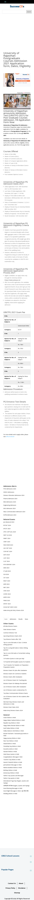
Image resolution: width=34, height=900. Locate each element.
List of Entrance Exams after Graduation (14, 687)
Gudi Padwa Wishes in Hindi (11, 728)
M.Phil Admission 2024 (9, 515)
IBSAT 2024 (6, 581)
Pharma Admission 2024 (10, 498)
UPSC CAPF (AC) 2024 (9, 532)
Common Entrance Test (10, 633)
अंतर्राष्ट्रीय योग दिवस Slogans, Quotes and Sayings (16, 785)
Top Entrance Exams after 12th (12, 639)
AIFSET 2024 (7, 604)
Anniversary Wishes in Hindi (11, 773)
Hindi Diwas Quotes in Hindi (11, 754)
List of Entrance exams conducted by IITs (15, 690)
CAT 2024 (6, 577)
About (21, 883)
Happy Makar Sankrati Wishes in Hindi (14, 720)
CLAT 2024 (6, 561)
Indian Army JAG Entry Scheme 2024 (13, 610)
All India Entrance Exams (10, 626)
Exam (5, 619)
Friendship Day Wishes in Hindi (12, 746)
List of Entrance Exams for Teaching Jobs (15, 680)
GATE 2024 (6, 555)
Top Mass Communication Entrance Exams (15, 693)
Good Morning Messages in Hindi (12, 788)
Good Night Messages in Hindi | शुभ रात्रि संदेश (16, 791)
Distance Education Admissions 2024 (13, 495)
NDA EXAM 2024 (8, 545)
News (26, 619)
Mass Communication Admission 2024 (14, 511)
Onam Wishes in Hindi (9, 717)
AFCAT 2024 (6, 528)
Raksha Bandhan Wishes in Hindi (12, 767)
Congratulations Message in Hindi (12, 757)
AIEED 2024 (6, 597)
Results (20, 619)
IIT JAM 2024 (7, 571)
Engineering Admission (9, 505)
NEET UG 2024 (7, 535)
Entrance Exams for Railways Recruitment (15, 683)
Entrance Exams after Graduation (12, 677)
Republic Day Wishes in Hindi (11, 723)
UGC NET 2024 (7, 548)
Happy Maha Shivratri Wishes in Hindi (13, 725)
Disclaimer (22, 888)
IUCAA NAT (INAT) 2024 (10, 607)
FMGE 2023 (6, 600)
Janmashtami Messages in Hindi (12, 765)
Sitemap (17, 893)
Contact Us (12, 883)
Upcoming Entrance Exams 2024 (12, 636)
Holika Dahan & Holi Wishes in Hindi (13, 731)
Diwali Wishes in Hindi (9, 743)
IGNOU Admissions (8, 492)
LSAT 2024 (6, 558)
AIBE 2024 (6, 568)
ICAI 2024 (6, 574)
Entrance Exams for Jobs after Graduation (15, 670)
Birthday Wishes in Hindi (10, 770)
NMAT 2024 (6, 538)
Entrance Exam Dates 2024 (11, 707)
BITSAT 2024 (7, 525)
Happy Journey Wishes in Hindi (11, 738)
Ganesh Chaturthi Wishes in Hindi (12, 762)
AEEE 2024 (6, 584)
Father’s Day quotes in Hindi (11, 778)
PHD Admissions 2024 (9, 489)
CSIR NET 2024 (7, 551)
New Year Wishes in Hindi (10, 741)
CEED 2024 (6, 591)
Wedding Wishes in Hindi (10, 793)
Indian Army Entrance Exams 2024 (13, 710)
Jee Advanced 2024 (8, 522)
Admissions (13, 619)
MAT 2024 (6, 587)
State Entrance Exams (9, 629)
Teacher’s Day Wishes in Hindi (11, 759)
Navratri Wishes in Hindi (10, 751)
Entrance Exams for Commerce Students (14, 673)
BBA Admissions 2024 (9, 502)
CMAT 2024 (6, 541)
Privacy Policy (10, 888)
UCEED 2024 (7, 594)
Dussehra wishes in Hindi (10, 749)
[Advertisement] (17, 31)
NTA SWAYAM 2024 (9, 564)
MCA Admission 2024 (9, 508)
